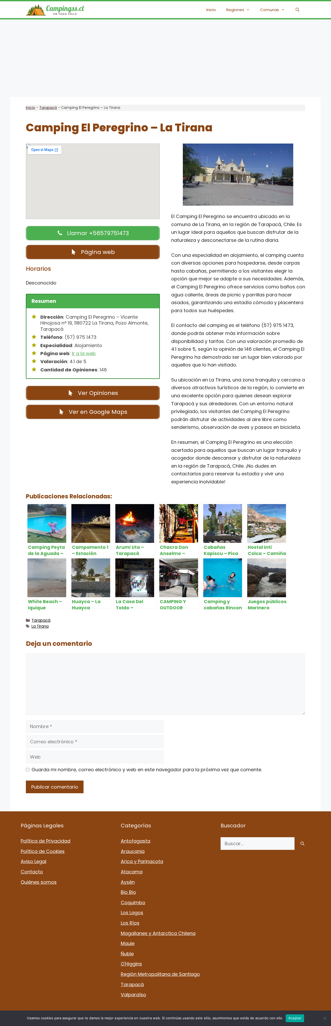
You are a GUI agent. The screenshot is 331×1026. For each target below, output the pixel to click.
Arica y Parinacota (142, 861)
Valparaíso (133, 994)
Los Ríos (130, 923)
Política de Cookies (43, 851)
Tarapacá (48, 107)
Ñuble (127, 953)
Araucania (133, 851)
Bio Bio (128, 892)
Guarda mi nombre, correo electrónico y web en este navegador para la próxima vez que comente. (147, 769)
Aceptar (295, 1018)
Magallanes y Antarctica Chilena (158, 933)
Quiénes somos (39, 882)
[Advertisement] (165, 58)
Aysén (128, 882)
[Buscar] (302, 843)
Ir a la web (84, 353)
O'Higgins (131, 964)
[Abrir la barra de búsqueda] (297, 9)
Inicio (211, 9)
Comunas (269, 9)
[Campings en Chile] (55, 9)
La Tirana (40, 626)
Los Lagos (132, 912)
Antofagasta (135, 841)
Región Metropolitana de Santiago (160, 974)
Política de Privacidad (45, 841)
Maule (127, 943)
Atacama (131, 871)
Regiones (235, 9)
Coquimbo (133, 902)
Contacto (32, 871)
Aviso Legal (33, 861)
